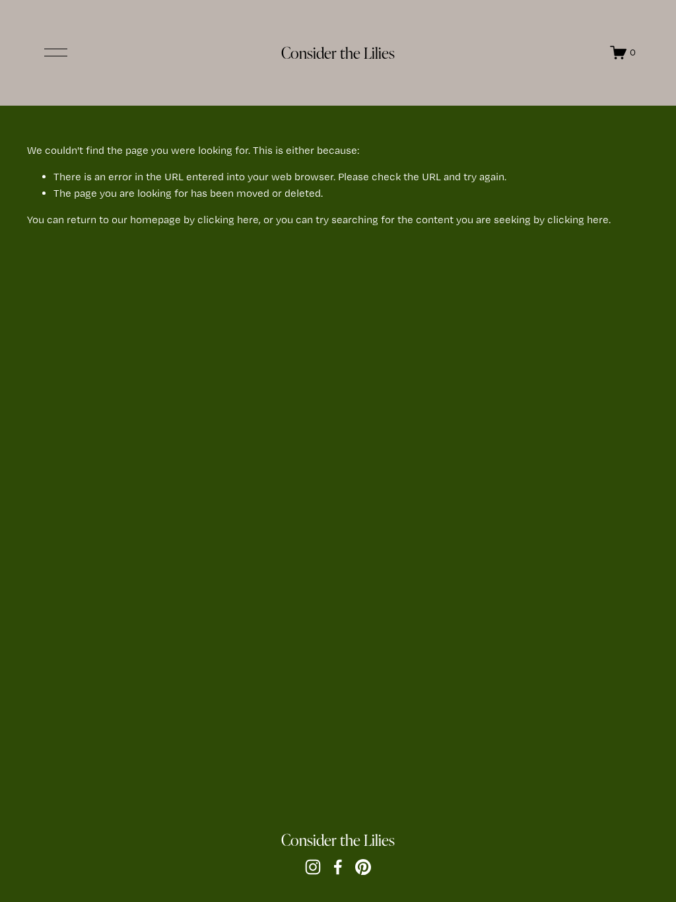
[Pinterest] (363, 867)
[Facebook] (338, 867)
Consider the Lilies (338, 52)
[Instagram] (313, 867)
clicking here (228, 219)
